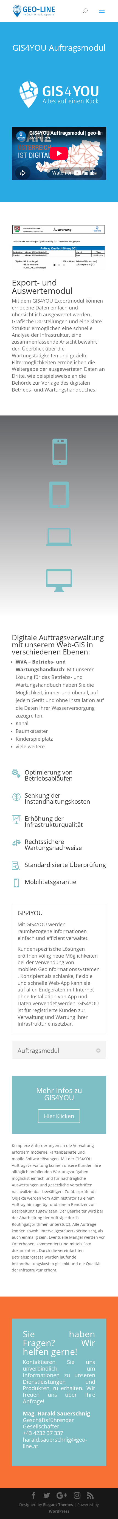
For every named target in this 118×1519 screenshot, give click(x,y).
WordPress (59, 1511)
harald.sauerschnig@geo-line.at (55, 1443)
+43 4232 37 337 (43, 1433)
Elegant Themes (58, 1504)
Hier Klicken (59, 1116)
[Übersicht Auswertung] (59, 268)
